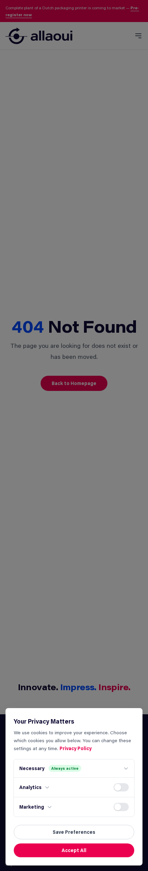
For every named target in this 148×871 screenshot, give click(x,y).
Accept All (74, 850)
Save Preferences (74, 832)
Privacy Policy (76, 748)
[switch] (121, 787)
